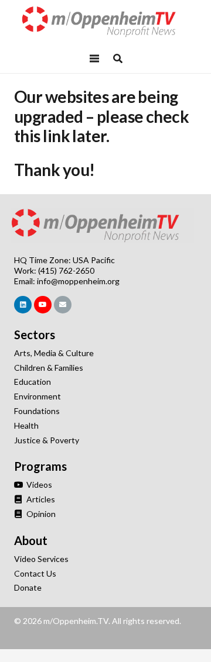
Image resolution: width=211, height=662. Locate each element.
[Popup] (117, 58)
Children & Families (48, 368)
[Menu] (94, 58)
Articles (40, 499)
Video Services (41, 559)
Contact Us (35, 573)
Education (32, 382)
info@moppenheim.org (78, 281)
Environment (37, 396)
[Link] (105, 22)
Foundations (37, 411)
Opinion (40, 514)
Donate (28, 587)
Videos (38, 484)
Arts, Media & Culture (54, 353)
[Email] (63, 304)
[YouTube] (43, 304)
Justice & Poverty (46, 440)
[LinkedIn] (23, 304)
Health (26, 425)
